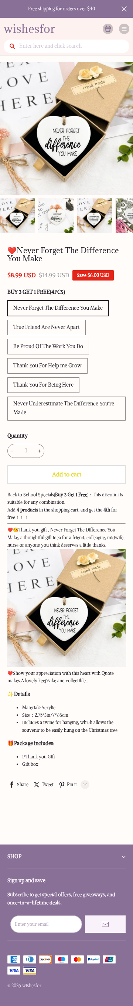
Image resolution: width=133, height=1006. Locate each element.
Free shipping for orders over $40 (61, 8)
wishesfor (29, 28)
